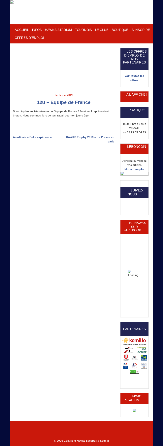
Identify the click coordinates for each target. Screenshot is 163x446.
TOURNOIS (83, 30)
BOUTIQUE (120, 30)
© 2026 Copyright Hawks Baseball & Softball (81, 440)
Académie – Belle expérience (32, 137)
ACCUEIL (22, 30)
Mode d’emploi (134, 169)
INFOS (37, 30)
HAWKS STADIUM (58, 30)
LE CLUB (102, 30)
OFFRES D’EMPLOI (29, 37)
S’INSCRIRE (141, 30)
